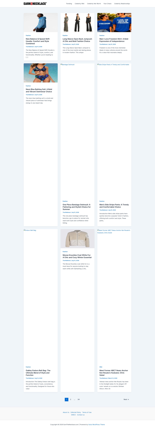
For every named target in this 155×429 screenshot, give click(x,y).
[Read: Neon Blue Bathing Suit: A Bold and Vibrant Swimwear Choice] (41, 73)
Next (126, 399)
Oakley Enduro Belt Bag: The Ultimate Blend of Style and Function (38, 372)
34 (79, 399)
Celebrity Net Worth (94, 3)
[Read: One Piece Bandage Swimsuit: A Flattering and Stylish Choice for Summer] (78, 130)
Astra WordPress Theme (96, 424)
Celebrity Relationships (122, 3)
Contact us (80, 415)
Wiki (100, 367)
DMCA (73, 415)
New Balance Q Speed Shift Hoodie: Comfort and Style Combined (38, 41)
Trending (69, 3)
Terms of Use (86, 412)
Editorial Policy (76, 412)
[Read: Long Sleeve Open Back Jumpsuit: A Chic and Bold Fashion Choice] (78, 22)
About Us (66, 412)
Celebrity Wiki (79, 3)
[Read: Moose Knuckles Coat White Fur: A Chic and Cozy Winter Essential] (78, 238)
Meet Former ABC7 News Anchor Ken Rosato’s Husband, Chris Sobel (113, 372)
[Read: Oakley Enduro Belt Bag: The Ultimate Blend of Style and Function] (41, 296)
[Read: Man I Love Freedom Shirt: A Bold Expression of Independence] (114, 22)
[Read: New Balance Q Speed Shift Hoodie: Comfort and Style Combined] (41, 22)
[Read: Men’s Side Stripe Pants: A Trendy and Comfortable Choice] (114, 130)
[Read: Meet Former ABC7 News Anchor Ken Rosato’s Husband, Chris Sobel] (114, 296)
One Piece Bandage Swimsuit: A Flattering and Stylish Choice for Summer (77, 207)
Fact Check (107, 3)
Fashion (28, 35)
